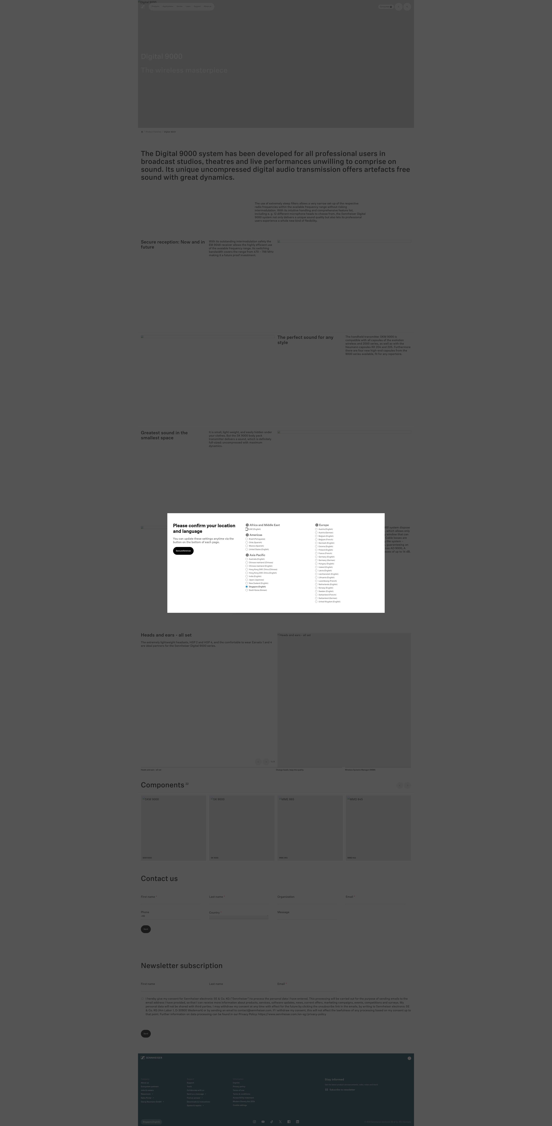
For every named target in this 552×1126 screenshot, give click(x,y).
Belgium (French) (326, 540)
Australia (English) (257, 559)
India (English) (255, 576)
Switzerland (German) (328, 598)
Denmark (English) (326, 543)
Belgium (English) (326, 536)
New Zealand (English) (258, 583)
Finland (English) (326, 550)
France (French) (325, 553)
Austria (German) (326, 533)
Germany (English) (327, 557)
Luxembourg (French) (328, 581)
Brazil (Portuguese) (257, 539)
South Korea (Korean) (258, 590)
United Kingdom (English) (329, 602)
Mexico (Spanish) (256, 546)
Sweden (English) (326, 591)
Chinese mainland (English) (260, 566)
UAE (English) (255, 529)
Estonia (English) (326, 547)
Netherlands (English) (328, 584)
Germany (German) (327, 560)
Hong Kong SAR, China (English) (263, 573)
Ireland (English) (326, 567)
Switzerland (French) (327, 595)
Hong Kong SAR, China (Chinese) (263, 570)
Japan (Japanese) (256, 580)
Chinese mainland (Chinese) (261, 563)
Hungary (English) (326, 564)
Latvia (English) (325, 571)
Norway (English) (326, 588)
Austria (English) (326, 529)
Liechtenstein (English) (328, 574)
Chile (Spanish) (255, 543)
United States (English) (259, 549)
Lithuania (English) (327, 578)
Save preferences (183, 551)
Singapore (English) (257, 587)
